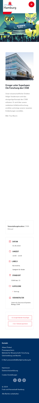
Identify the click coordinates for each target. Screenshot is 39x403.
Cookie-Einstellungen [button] (9, 375)
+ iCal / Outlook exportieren (20, 323)
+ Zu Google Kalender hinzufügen (20, 317)
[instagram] (24, 380)
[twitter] (19, 380)
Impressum (6, 368)
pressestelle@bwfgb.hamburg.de (19, 360)
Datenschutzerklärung (10, 371)
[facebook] (15, 380)
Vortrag (16, 291)
